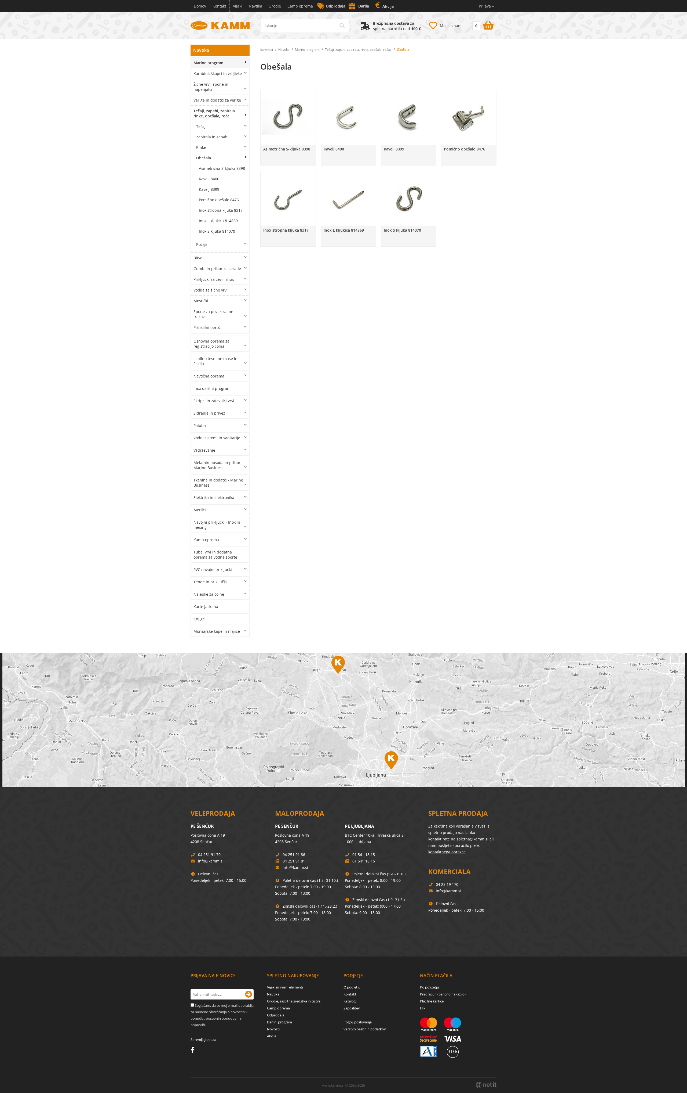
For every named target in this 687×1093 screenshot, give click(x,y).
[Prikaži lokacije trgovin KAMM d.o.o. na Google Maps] (343, 720)
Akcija (388, 6)
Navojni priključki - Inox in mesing (216, 525)
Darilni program (279, 1022)
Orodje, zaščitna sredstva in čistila (293, 1001)
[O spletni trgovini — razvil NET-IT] (486, 1085)
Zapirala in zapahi (212, 136)
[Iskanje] (342, 25)
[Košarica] (482, 24)
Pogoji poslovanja (358, 1022)
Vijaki (237, 6)
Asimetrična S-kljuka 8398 (222, 168)
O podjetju (352, 987)
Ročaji (201, 244)
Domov (200, 6)
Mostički (200, 300)
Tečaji (201, 126)
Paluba (199, 425)
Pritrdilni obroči (207, 327)
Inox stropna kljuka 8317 (221, 210)
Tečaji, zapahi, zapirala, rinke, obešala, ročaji (214, 113)
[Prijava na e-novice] (248, 994)
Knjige (199, 618)
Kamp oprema (206, 539)
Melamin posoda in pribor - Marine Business (218, 465)
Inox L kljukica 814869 (218, 220)
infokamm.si (211, 861)
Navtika (255, 6)
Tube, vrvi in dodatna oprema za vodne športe (215, 554)
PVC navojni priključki (212, 569)
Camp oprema (300, 6)
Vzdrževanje (204, 450)
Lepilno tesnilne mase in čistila (215, 361)
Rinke (201, 147)
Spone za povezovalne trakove (213, 314)
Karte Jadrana (205, 606)
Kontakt (219, 6)
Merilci (199, 509)
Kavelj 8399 (209, 189)
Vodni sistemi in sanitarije (216, 437)
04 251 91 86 (294, 854)
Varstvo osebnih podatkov (365, 1029)
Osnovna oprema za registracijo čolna (211, 344)
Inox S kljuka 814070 (217, 231)
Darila (363, 6)
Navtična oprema (208, 376)
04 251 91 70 (209, 854)
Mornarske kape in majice (216, 631)
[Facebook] (194, 1051)
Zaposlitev (352, 1008)
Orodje (275, 6)
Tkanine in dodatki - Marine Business (218, 482)
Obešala (203, 157)
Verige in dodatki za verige (217, 100)
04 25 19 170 (447, 884)
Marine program (208, 62)
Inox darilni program (212, 388)
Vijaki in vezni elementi (285, 987)
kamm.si (266, 49)
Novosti (273, 1029)
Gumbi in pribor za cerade (217, 268)
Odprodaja (335, 6)
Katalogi (350, 1001)
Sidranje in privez (209, 413)
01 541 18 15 (363, 854)
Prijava (486, 6)
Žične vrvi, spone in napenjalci (210, 87)
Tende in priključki (210, 581)
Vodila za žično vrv (209, 290)
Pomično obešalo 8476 (219, 199)
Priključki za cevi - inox (213, 279)
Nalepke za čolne (208, 594)
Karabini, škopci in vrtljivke (217, 73)
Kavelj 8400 (209, 178)
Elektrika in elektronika (213, 497)
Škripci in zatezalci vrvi (213, 400)
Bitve (197, 257)
